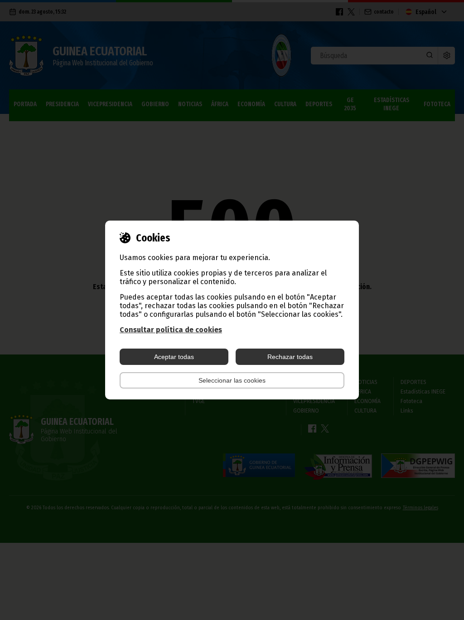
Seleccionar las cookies (232, 380)
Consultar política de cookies (171, 329)
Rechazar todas (290, 356)
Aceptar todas (174, 356)
